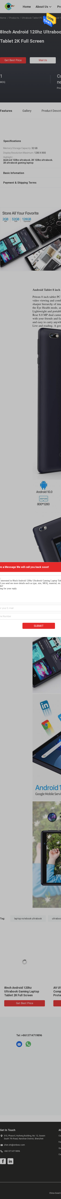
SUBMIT (39, 625)
